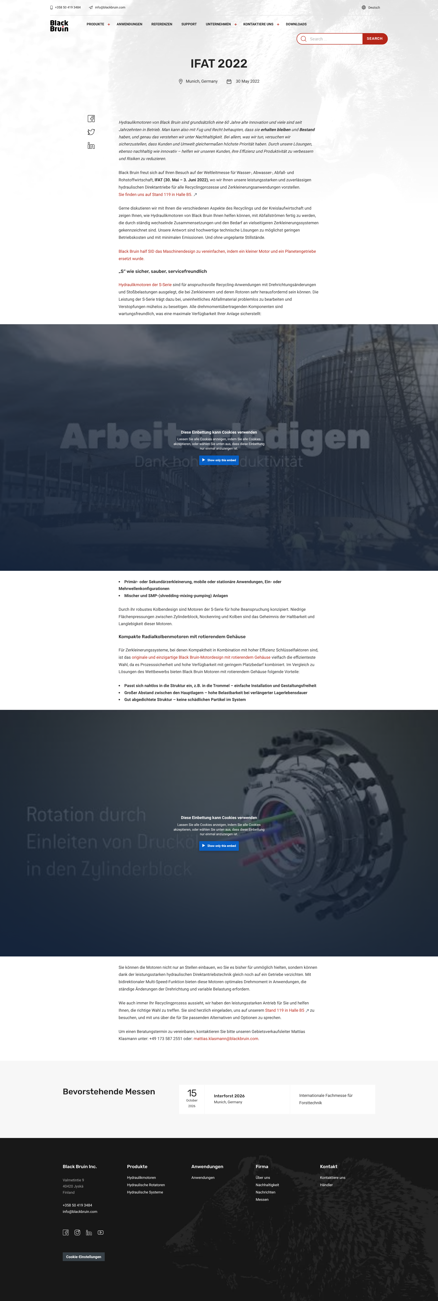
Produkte (95, 24)
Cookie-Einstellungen (83, 1256)
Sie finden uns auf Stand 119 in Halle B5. (155, 194)
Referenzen (161, 24)
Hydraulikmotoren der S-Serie (145, 284)
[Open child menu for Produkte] (108, 24)
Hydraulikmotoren (141, 1177)
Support (189, 24)
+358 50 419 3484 (68, 7)
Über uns (263, 1177)
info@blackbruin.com (110, 7)
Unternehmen (218, 24)
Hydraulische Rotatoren (146, 1184)
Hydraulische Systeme (145, 1192)
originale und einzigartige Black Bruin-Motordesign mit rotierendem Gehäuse (201, 657)
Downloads (296, 24)
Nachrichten (265, 1192)
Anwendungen (129, 24)
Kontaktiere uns (258, 24)
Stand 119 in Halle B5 (284, 1010)
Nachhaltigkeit (267, 1184)
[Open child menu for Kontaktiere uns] (278, 24)
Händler (326, 1184)
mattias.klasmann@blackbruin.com (226, 1038)
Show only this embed (221, 460)
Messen (262, 1199)
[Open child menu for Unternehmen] (235, 24)
